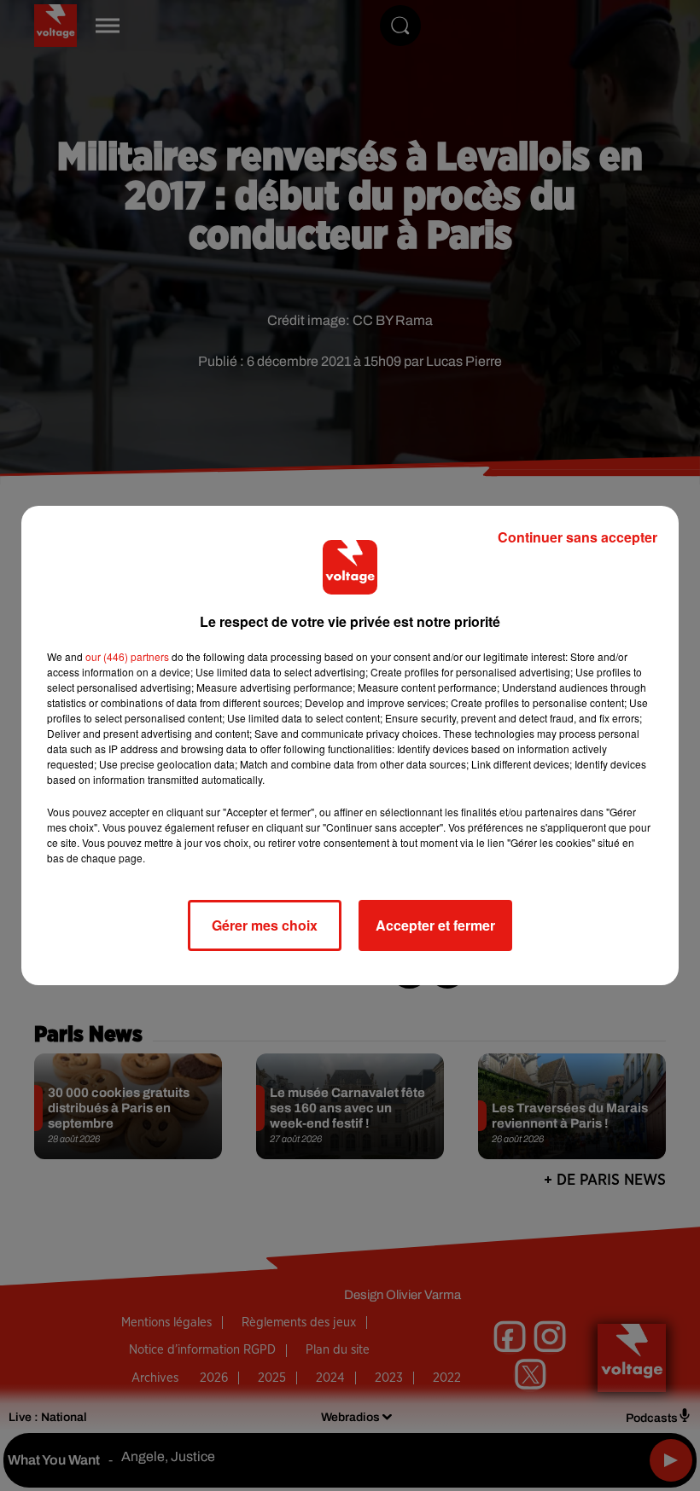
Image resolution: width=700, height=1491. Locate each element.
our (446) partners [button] (127, 656)
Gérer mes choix (265, 925)
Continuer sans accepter (577, 537)
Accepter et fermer (435, 925)
